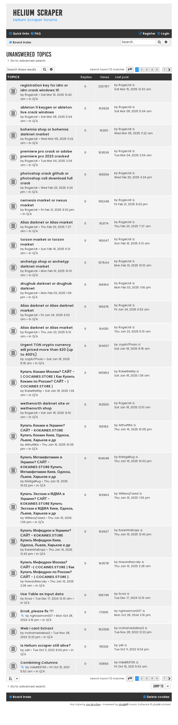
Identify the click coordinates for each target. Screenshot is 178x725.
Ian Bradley (93, 704)
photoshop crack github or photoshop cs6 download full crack (46, 178)
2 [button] (142, 69)
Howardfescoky (36, 581)
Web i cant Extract (36, 628)
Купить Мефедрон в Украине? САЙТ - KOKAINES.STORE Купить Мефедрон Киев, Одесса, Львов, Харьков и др (45, 537)
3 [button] (147, 69)
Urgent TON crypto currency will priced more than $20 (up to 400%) (46, 349)
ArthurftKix (32, 445)
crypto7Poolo (34, 359)
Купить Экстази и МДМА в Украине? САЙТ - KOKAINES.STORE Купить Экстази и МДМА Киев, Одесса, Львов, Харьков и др (46, 504)
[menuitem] (35, 34)
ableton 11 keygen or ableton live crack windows (46, 110)
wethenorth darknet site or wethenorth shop (45, 406)
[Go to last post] (133, 85)
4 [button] (152, 69)
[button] (129, 69)
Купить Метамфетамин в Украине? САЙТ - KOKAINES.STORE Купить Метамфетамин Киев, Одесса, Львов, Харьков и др (45, 467)
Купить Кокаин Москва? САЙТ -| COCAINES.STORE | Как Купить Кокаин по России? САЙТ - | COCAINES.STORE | (47, 379)
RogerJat (31, 95)
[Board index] (8, 8)
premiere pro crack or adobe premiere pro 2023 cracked (46, 154)
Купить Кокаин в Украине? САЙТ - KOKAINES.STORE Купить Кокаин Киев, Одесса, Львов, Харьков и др (45, 432)
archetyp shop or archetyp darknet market (44, 264)
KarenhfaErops (35, 550)
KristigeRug (33, 481)
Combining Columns (39, 662)
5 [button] (157, 69)
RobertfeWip (33, 391)
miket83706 (38, 667)
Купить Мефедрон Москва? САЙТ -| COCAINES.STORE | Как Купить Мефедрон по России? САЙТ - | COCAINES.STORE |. (47, 569)
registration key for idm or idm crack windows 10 (44, 88)
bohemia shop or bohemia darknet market (44, 132)
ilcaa (28, 598)
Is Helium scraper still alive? (45, 645)
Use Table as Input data (42, 594)
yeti (27, 650)
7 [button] (164, 69)
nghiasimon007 (41, 616)
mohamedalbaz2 (37, 633)
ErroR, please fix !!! (37, 611)
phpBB (122, 704)
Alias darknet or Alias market (46, 222)
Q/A (35, 99)
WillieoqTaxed (35, 518)
